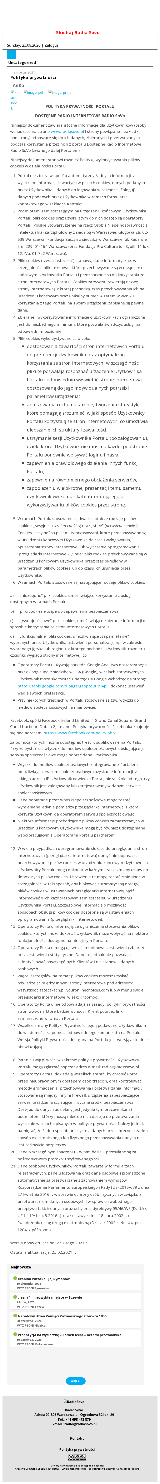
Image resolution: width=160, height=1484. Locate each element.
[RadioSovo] (74, 1401)
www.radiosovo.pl (67, 131)
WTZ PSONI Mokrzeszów (35, 1344)
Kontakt (77, 1438)
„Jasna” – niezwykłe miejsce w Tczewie (50, 1297)
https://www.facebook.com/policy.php (79, 733)
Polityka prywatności (77, 1449)
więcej (75, 1381)
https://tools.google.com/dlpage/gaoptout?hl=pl (63, 686)
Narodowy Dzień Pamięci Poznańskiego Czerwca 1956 (62, 1316)
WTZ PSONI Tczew (30, 1307)
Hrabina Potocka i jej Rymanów (44, 1279)
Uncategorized (22, 62)
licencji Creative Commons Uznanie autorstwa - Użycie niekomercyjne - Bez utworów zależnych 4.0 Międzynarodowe (77, 1467)
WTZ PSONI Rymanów (33, 1288)
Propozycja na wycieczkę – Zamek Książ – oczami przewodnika (69, 1335)
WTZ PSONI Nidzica (31, 1325)
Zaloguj (51, 45)
